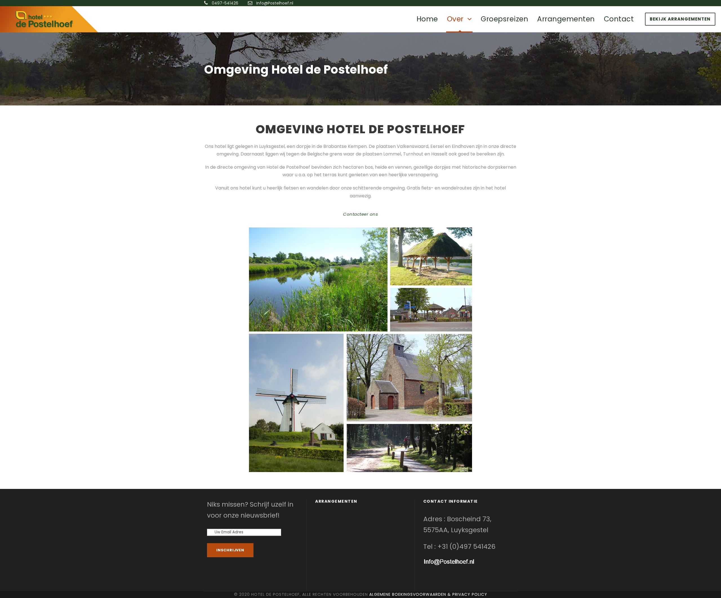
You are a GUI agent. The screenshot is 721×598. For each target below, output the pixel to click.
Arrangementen (566, 19)
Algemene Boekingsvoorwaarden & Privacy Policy (428, 594)
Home (427, 19)
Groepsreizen (504, 19)
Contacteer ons (360, 214)
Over (455, 19)
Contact (619, 19)
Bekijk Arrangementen (680, 19)
